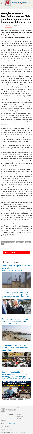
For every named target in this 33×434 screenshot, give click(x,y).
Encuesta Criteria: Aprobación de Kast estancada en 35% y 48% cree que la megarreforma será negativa (16, 294)
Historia (19, 414)
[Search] (29, 3)
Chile (3, 244)
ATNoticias (27, 242)
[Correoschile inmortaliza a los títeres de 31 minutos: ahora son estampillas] (16, 359)
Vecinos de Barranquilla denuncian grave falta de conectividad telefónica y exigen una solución (16, 268)
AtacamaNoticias (20, 242)
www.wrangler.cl (10, 232)
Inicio (18, 410)
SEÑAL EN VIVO (9, 252)
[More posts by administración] (2, 25)
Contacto (19, 418)
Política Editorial (20, 416)
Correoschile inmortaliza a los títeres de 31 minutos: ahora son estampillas (15, 347)
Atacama (4, 242)
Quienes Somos (20, 412)
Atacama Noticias (11, 242)
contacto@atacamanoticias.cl (8, 423)
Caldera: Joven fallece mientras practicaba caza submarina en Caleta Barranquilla (15, 321)
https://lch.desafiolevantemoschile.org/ (16, 228)
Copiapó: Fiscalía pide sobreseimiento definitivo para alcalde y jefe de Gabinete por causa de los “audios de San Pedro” (16, 375)
